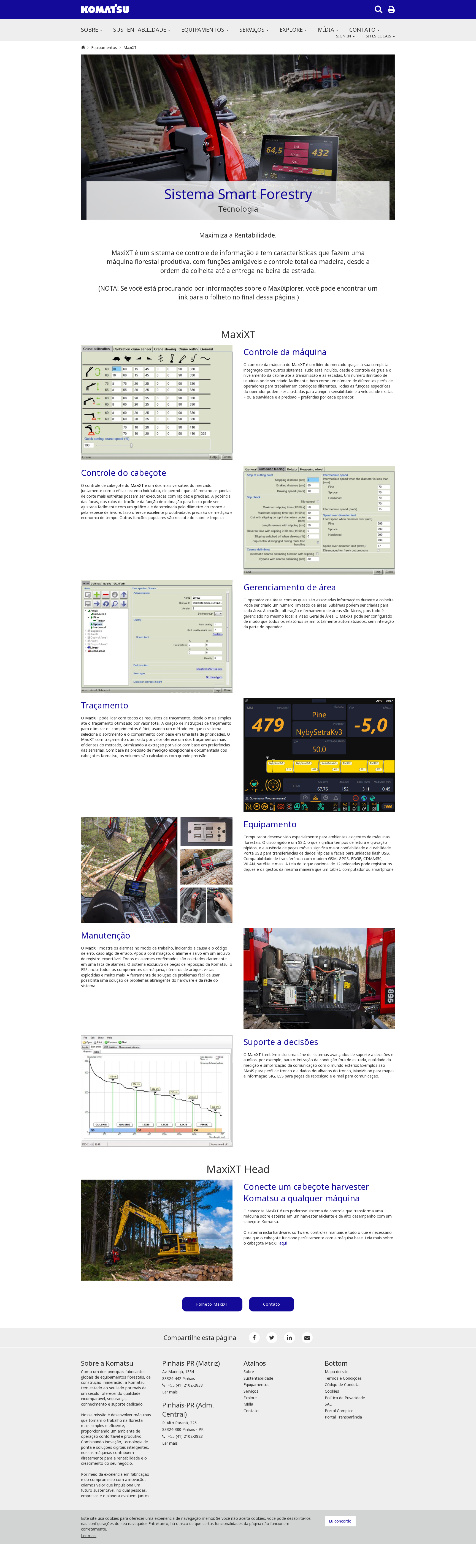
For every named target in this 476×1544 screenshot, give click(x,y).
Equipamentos (203, 29)
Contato (363, 29)
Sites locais (379, 36)
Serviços (252, 29)
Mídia (327, 29)
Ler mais (170, 1392)
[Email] (307, 1337)
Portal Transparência (343, 1417)
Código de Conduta (342, 1384)
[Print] (391, 9)
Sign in (344, 36)
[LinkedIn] (289, 1337)
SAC (328, 1404)
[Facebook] (254, 1337)
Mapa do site (336, 1371)
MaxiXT (130, 47)
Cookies (332, 1391)
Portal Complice (339, 1410)
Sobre (90, 29)
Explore (292, 29)
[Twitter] (271, 1337)
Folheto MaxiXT (212, 1304)
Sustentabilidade (140, 29)
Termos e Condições (343, 1378)
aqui (283, 1243)
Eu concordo (340, 1521)
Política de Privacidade (345, 1397)
